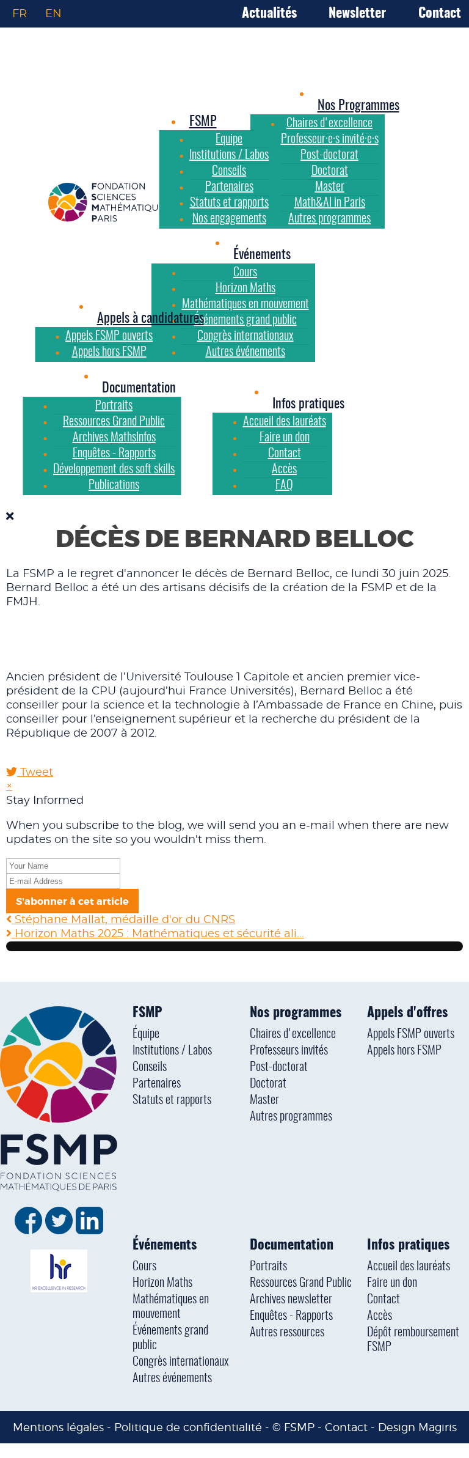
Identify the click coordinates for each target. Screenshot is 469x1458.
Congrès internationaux (181, 1362)
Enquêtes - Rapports (291, 1316)
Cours (144, 1267)
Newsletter (357, 13)
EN (53, 13)
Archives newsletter (291, 1300)
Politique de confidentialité (188, 1427)
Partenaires (157, 1084)
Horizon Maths (162, 1283)
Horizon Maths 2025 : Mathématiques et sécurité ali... (158, 934)
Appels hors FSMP (404, 1051)
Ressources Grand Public (301, 1283)
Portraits (268, 1267)
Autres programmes (291, 1117)
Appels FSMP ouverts (410, 1034)
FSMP (147, 1013)
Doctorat (268, 1084)
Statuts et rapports (172, 1100)
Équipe (146, 1034)
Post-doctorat (279, 1067)
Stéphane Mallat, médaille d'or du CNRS (123, 920)
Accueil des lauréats (408, 1267)
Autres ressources (287, 1333)
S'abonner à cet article (72, 901)
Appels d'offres (407, 1013)
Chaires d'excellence (293, 1034)
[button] (262, 255)
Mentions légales (58, 1427)
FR (19, 13)
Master (264, 1100)
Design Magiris (417, 1427)
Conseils (150, 1067)
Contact (439, 13)
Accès (379, 1316)
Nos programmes (295, 1013)
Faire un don (392, 1283)
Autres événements (172, 1378)
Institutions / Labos (172, 1051)
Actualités (269, 13)
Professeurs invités (289, 1051)
